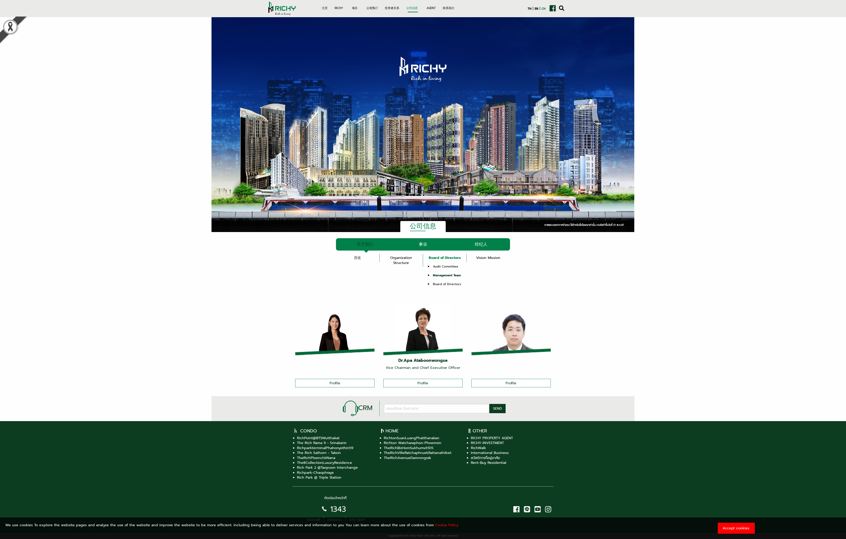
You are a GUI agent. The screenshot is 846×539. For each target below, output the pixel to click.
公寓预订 (372, 8)
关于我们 (365, 244)
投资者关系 (392, 8)
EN (536, 9)
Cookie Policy (446, 525)
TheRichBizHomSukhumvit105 (408, 448)
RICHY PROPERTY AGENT (492, 438)
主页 (325, 8)
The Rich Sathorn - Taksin (319, 452)
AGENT (431, 8)
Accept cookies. (736, 528)
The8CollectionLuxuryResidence (324, 462)
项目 (355, 8)
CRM (365, 408)
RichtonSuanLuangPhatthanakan (411, 438)
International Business (490, 452)
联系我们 (448, 8)
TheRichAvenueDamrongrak (407, 458)
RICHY (339, 8)
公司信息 (412, 8)
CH (543, 9)
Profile (335, 383)
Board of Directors (445, 257)
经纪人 (481, 244)
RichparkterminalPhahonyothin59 (325, 448)
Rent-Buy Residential (488, 462)
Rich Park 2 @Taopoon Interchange (327, 467)
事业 (423, 244)
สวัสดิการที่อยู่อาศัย (485, 458)
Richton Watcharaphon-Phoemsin (412, 443)
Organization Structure (401, 260)
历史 (357, 257)
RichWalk (478, 448)
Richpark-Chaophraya (315, 472)
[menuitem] (324, 10)
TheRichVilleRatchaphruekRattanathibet (417, 452)
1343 (338, 509)
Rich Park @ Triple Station (319, 477)
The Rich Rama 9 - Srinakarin (322, 443)
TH (529, 9)
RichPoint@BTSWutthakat (318, 438)
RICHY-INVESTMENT (487, 443)
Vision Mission (488, 257)
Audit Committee (445, 266)
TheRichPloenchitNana (316, 458)
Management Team (447, 275)
